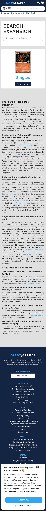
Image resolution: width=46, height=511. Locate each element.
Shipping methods (23, 426)
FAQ (23, 429)
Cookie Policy (23, 418)
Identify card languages (23, 442)
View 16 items (23, 84)
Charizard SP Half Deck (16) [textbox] (18, 38)
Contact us (23, 432)
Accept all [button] (24, 500)
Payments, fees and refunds (23, 424)
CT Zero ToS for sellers (23, 413)
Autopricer (23, 400)
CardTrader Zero (30, 254)
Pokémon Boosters (21, 203)
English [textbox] (23, 376)
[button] (23, 505)
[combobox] (23, 38)
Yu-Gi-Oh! (23, 463)
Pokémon (23, 458)
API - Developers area (23, 402)
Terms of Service (23, 410)
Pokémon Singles (24, 145)
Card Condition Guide (23, 439)
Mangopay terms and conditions (23, 421)
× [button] (41, 467)
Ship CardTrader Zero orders (23, 447)
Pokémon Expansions (35, 249)
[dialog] (23, 487)
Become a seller (23, 391)
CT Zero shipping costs (23, 389)
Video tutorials (23, 450)
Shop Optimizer (23, 397)
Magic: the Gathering (23, 460)
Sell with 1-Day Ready (22, 394)
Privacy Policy (23, 415)
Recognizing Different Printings (23, 445)
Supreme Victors (9, 194)
